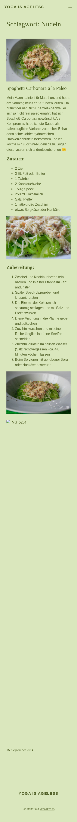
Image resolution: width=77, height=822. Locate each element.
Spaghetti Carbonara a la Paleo (36, 88)
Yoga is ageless (24, 7)
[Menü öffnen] (70, 6)
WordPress (47, 809)
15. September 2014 (19, 750)
